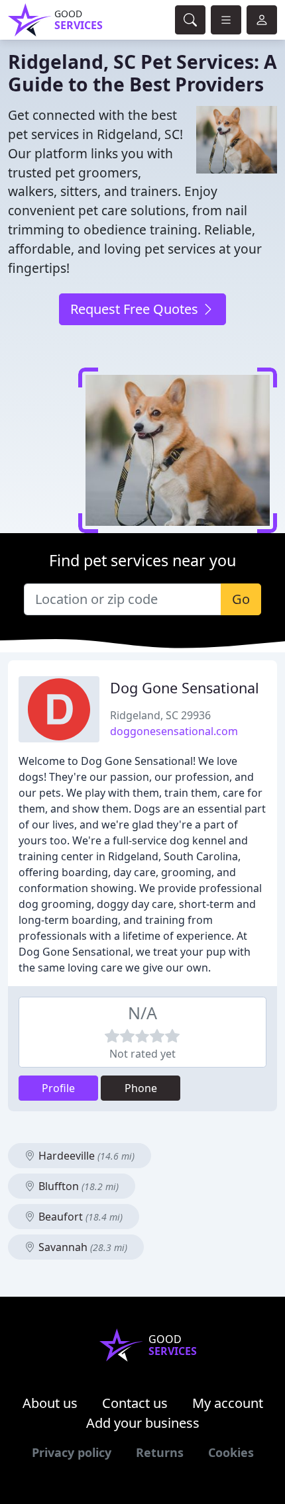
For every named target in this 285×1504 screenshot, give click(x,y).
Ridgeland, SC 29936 (160, 715)
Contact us (135, 1403)
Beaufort (79, 1216)
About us (50, 1403)
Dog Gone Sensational (184, 687)
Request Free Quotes (135, 309)
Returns (160, 1452)
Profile (58, 1088)
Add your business (143, 1423)
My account (227, 1403)
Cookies (231, 1452)
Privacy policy (71, 1452)
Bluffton (77, 1186)
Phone (141, 1088)
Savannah (81, 1247)
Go (241, 599)
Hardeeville (85, 1155)
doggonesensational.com (174, 731)
